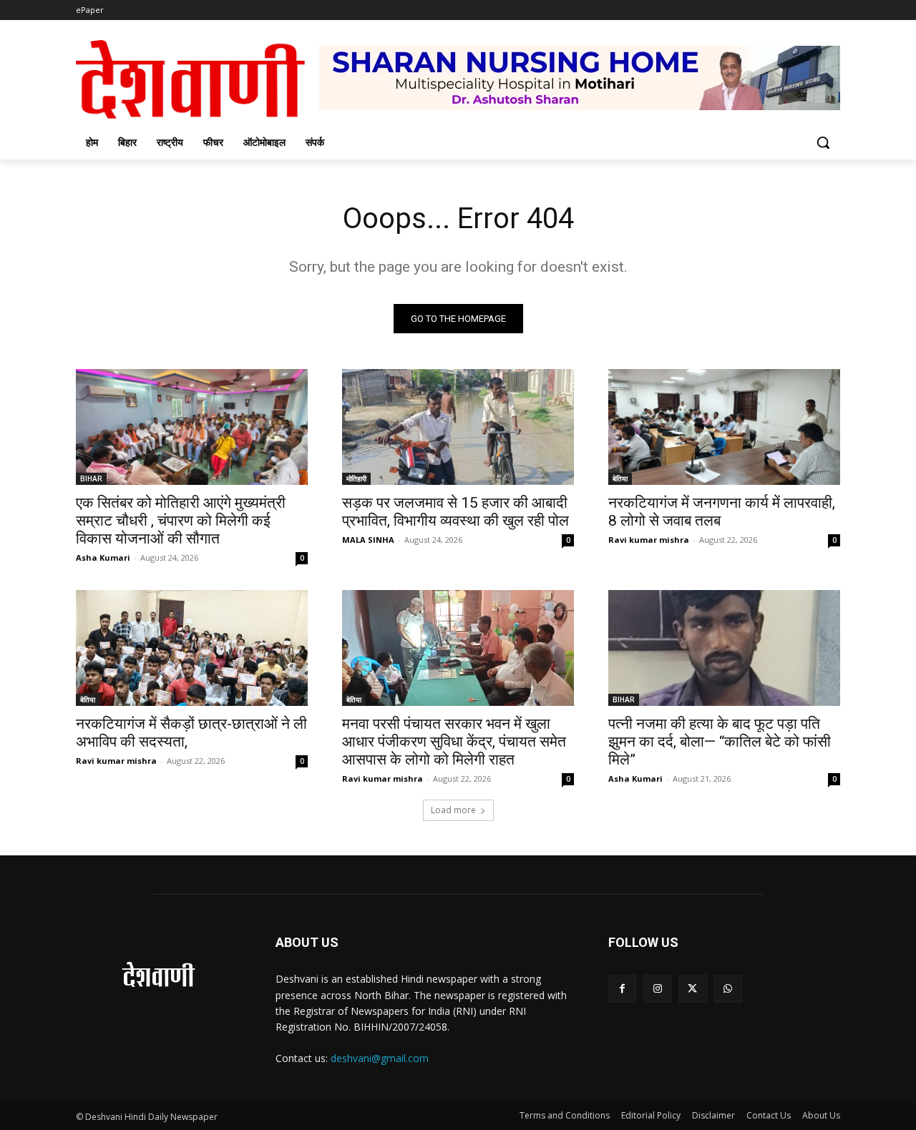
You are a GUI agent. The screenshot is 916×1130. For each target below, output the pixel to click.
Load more (453, 810)
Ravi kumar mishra (648, 539)
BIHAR (91, 478)
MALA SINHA (368, 539)
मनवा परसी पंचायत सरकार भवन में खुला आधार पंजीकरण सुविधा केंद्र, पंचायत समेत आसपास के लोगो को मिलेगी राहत (454, 741)
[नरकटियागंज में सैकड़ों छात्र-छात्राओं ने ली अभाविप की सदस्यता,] (192, 648)
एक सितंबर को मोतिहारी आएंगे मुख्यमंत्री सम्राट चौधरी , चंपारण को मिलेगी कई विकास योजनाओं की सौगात (181, 520)
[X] (692, 989)
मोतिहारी (356, 478)
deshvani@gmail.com (380, 1058)
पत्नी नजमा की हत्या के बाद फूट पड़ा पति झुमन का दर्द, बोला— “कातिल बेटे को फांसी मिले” (719, 741)
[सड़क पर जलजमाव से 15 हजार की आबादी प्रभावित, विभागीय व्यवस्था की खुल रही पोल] (458, 427)
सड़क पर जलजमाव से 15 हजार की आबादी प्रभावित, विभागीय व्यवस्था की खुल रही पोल (455, 511)
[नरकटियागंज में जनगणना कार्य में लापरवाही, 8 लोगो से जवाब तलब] (724, 427)
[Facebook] (622, 989)
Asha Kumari (103, 557)
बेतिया (620, 478)
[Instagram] (657, 989)
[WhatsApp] (728, 989)
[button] (823, 142)
